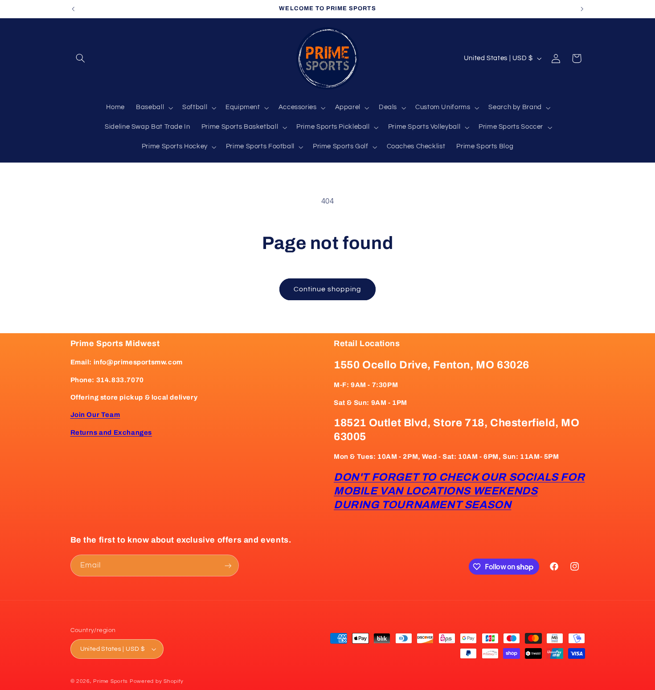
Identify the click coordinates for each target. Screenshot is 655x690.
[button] (80, 58)
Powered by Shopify (157, 681)
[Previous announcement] (73, 9)
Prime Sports (110, 681)
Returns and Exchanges (111, 432)
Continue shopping (328, 289)
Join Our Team (95, 414)
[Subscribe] (227, 565)
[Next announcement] (582, 9)
